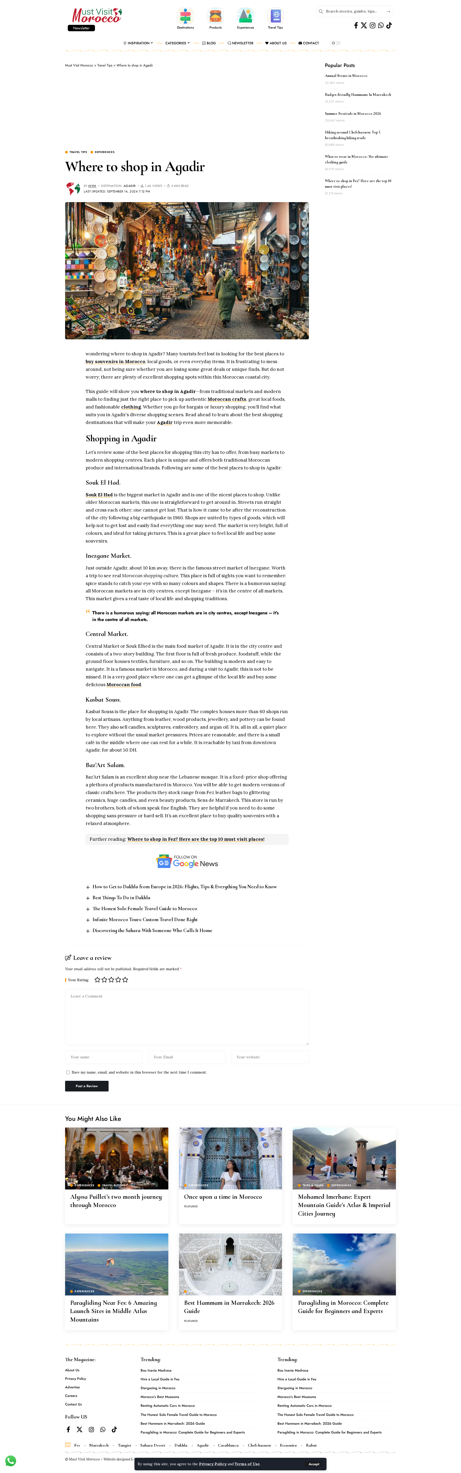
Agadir (130, 186)
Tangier (124, 1445)
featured (191, 1206)
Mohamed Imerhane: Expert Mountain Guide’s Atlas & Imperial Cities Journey (344, 1205)
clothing (131, 407)
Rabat (311, 1445)
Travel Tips (275, 27)
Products (215, 27)
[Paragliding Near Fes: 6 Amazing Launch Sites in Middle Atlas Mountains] (116, 1264)
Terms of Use (247, 1464)
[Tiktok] (389, 25)
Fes (77, 1445)
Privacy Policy (212, 1464)
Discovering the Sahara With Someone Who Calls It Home (152, 930)
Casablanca (228, 1445)
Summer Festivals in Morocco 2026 (353, 113)
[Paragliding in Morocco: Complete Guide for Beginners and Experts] (344, 1264)
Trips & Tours (313, 1185)
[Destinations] (185, 15)
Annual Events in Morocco (346, 75)
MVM (92, 186)
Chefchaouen (259, 1445)
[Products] (215, 15)
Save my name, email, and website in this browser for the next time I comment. (139, 1072)
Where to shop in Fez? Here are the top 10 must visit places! (195, 839)
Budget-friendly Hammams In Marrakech (358, 94)
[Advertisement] (187, 108)
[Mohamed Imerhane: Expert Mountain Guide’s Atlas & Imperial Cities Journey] (344, 1158)
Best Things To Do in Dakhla (121, 897)
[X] (363, 25)
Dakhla (180, 1445)
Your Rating (78, 980)
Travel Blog (112, 1185)
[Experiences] (245, 15)
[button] (314, 1464)
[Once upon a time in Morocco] (230, 1158)
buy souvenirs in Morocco (115, 361)
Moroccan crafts (227, 399)
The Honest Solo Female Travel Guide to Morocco (145, 908)
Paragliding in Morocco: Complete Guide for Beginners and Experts (343, 1307)
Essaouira (288, 1445)
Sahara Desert (152, 1445)
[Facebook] (356, 25)
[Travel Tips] (275, 15)
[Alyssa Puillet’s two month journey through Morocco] (116, 1158)
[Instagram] (372, 25)
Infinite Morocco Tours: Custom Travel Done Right (145, 919)
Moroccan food (123, 685)
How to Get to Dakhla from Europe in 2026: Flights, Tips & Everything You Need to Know (185, 886)
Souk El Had (99, 495)
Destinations (185, 27)
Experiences (245, 27)
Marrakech (99, 1445)
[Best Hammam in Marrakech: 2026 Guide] (230, 1264)
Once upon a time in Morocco (223, 1197)
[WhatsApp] (381, 25)
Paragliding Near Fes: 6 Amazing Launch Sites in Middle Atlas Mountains (113, 1311)
